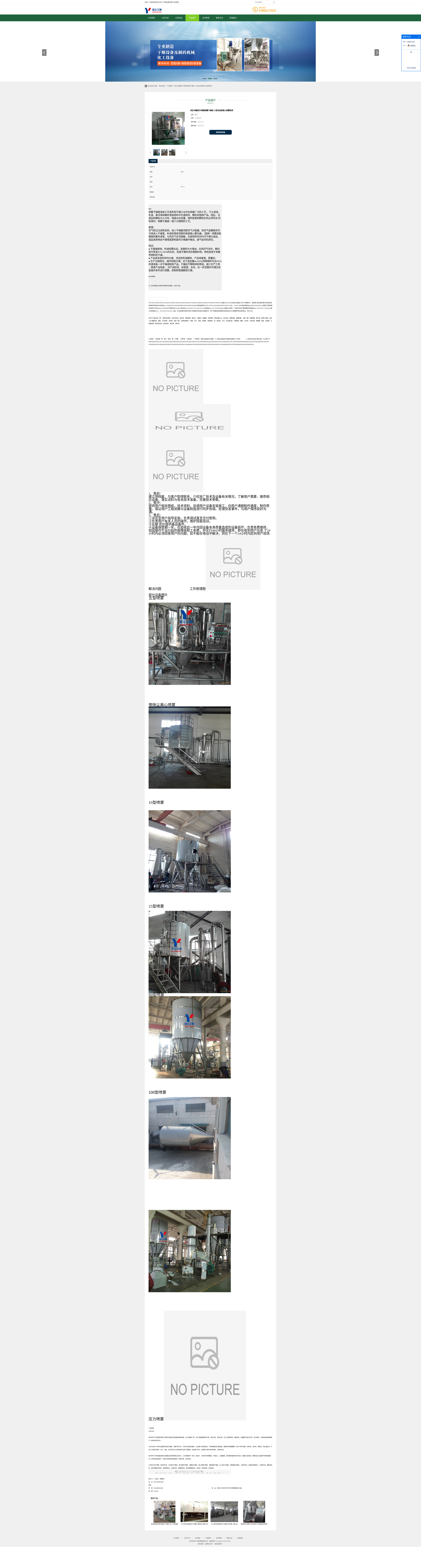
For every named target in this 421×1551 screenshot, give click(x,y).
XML (229, 1541)
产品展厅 (192, 18)
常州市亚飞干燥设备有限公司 (198, 1541)
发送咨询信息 (220, 132)
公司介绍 (165, 18)
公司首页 (151, 18)
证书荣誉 (205, 18)
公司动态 (178, 18)
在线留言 (233, 18)
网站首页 (162, 86)
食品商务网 (218, 1544)
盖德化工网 (208, 1544)
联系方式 (219, 18)
